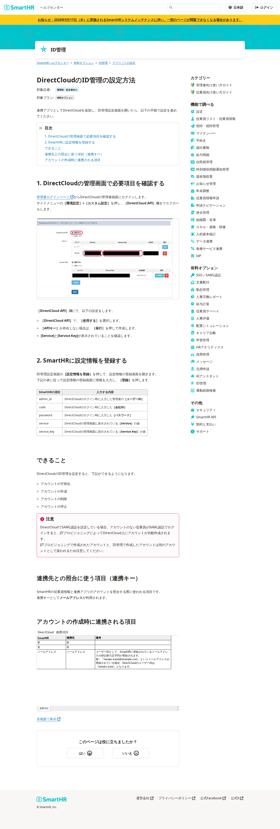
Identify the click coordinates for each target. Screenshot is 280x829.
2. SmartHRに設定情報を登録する (70, 142)
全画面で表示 (48, 719)
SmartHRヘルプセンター (53, 63)
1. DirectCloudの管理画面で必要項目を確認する (80, 136)
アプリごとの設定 (124, 63)
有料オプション (84, 63)
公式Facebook (213, 798)
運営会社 (145, 798)
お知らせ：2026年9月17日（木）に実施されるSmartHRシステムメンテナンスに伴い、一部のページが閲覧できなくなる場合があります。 (140, 19)
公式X (237, 798)
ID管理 (103, 63)
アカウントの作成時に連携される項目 (72, 160)
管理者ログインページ (55, 197)
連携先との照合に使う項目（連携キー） (74, 154)
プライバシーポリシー (176, 798)
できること (53, 148)
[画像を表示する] (108, 259)
